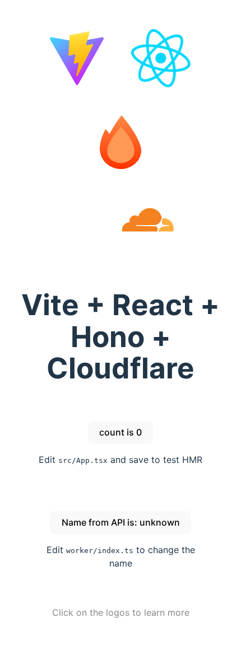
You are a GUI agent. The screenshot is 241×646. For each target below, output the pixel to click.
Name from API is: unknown (121, 522)
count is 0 (120, 432)
